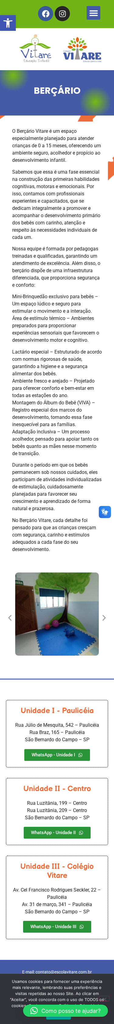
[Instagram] (62, 13)
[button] (8, 23)
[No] (104, 998)
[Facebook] (45, 13)
